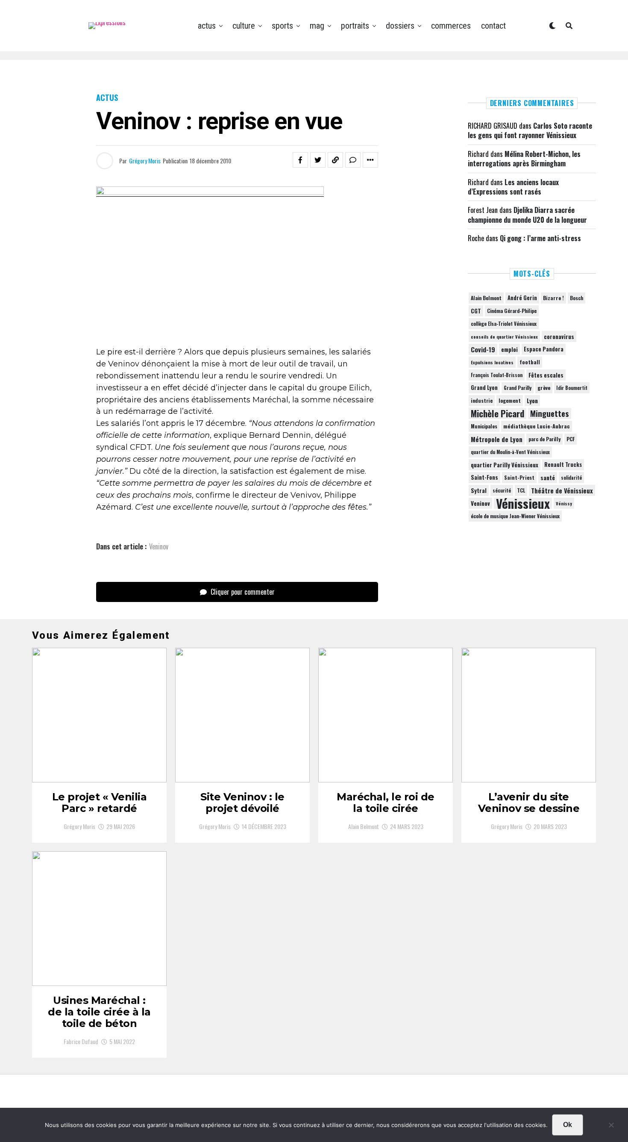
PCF (570, 439)
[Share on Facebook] (300, 160)
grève (543, 388)
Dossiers (400, 26)
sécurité (502, 490)
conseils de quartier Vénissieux (504, 336)
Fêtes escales (545, 375)
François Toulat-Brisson (496, 375)
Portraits (355, 26)
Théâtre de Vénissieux (562, 490)
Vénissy (564, 503)
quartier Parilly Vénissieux (504, 464)
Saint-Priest (519, 477)
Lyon (532, 400)
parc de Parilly (544, 439)
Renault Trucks (563, 464)
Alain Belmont (486, 297)
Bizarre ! (553, 298)
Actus (207, 26)
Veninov (158, 546)
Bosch (576, 297)
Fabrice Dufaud (81, 1041)
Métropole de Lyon (496, 439)
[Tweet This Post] (318, 160)
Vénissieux (523, 503)
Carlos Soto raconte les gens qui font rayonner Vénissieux (530, 130)
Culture (243, 26)
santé (547, 477)
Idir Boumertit (571, 387)
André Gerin (522, 298)
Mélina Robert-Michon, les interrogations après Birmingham (524, 158)
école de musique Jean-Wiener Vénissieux (515, 515)
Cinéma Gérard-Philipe (512, 310)
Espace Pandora (543, 349)
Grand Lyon (484, 388)
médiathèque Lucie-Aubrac (536, 426)
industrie (482, 400)
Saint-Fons (484, 477)
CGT (476, 311)
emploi (509, 349)
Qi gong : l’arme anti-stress (540, 238)
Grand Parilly (517, 387)
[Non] (611, 1127)
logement (510, 400)
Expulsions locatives (492, 362)
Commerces (451, 26)
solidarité (571, 477)
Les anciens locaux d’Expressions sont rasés (513, 187)
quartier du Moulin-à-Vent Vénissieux (510, 452)
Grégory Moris (145, 160)
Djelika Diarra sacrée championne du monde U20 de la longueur (527, 214)
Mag (317, 26)
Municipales (484, 426)
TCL (521, 490)
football (529, 362)
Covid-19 (483, 349)
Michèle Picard (497, 413)
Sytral (479, 490)
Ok (567, 1124)
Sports (282, 26)
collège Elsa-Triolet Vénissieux (504, 323)
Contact (493, 26)
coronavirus (559, 336)
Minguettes (549, 413)
